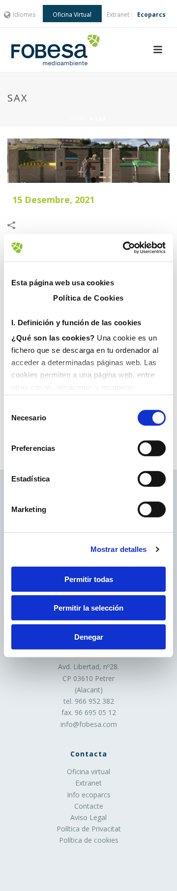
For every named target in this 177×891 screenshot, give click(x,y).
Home (79, 118)
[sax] (88, 160)
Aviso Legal (88, 817)
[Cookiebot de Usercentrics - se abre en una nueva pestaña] (125, 247)
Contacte (88, 806)
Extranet (88, 783)
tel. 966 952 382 (88, 701)
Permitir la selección (88, 608)
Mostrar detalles (118, 549)
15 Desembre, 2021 (53, 200)
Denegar (88, 636)
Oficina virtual (88, 771)
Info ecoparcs (89, 794)
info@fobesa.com (88, 724)
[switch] (152, 448)
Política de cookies (88, 840)
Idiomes (24, 14)
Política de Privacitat (89, 828)
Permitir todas (88, 579)
